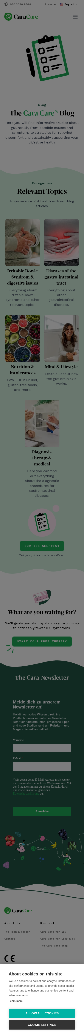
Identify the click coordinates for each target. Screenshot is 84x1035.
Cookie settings (42, 1025)
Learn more (16, 1001)
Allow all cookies (42, 1013)
